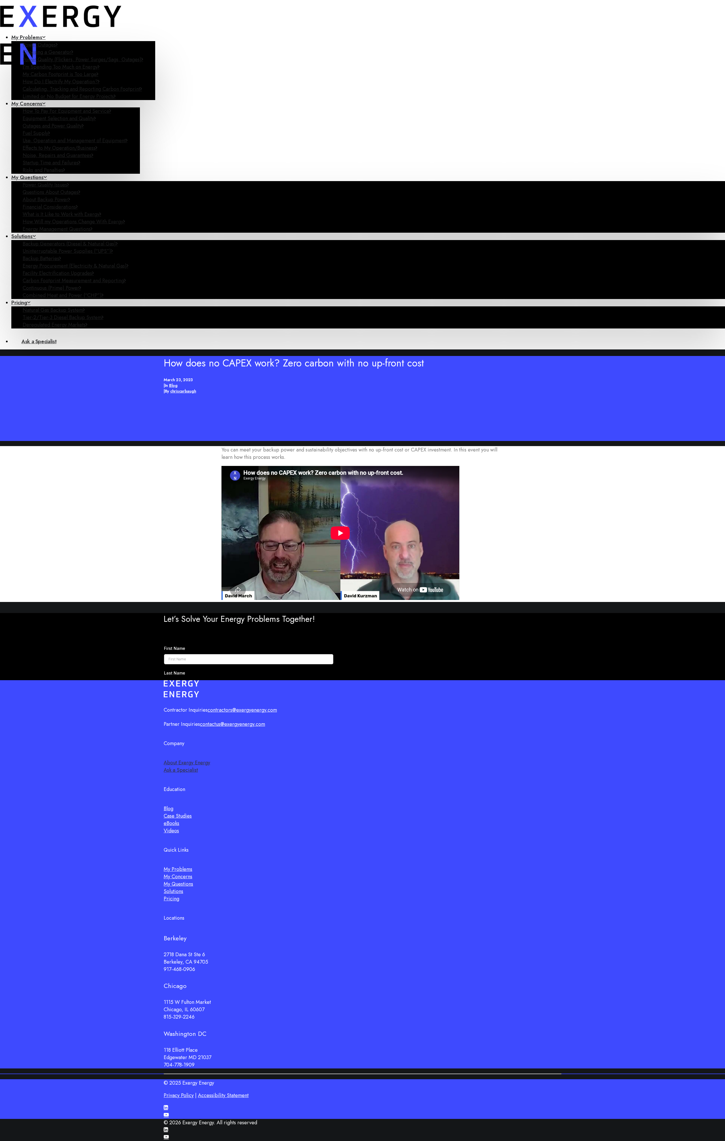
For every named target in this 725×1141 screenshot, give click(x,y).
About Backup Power (45, 199)
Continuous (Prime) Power (51, 288)
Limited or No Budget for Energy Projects (68, 96)
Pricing (19, 302)
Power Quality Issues (45, 184)
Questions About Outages (50, 192)
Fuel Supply (35, 133)
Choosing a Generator (47, 52)
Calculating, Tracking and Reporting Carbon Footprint (81, 89)
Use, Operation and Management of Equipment (74, 140)
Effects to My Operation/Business (59, 148)
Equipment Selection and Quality (58, 118)
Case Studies (178, 816)
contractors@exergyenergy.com (242, 710)
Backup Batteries (41, 258)
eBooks (171, 823)
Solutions (22, 236)
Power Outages (39, 44)
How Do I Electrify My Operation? (60, 81)
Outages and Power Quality (52, 126)
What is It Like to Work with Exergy (61, 214)
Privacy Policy (179, 1095)
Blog (173, 385)
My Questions (27, 177)
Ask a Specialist (181, 770)
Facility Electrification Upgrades (57, 273)
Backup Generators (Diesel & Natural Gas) (69, 243)
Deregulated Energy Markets (54, 324)
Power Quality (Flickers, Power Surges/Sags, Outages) (82, 59)
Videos (171, 830)
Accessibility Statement (223, 1095)
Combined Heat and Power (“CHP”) (62, 295)
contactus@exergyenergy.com (232, 724)
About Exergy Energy (187, 762)
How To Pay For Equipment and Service (66, 111)
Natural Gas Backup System (53, 310)
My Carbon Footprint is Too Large (60, 74)
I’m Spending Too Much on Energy (60, 67)
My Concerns (26, 103)
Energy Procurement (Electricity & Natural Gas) (75, 266)
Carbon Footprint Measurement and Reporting (73, 280)
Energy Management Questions (57, 229)
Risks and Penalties (43, 170)
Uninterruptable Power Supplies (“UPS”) (67, 251)
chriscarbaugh (183, 391)
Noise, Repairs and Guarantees (57, 155)
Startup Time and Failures (50, 162)
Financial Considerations (49, 207)
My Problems (26, 37)
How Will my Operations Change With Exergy (73, 221)
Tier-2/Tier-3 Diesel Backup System (62, 317)
